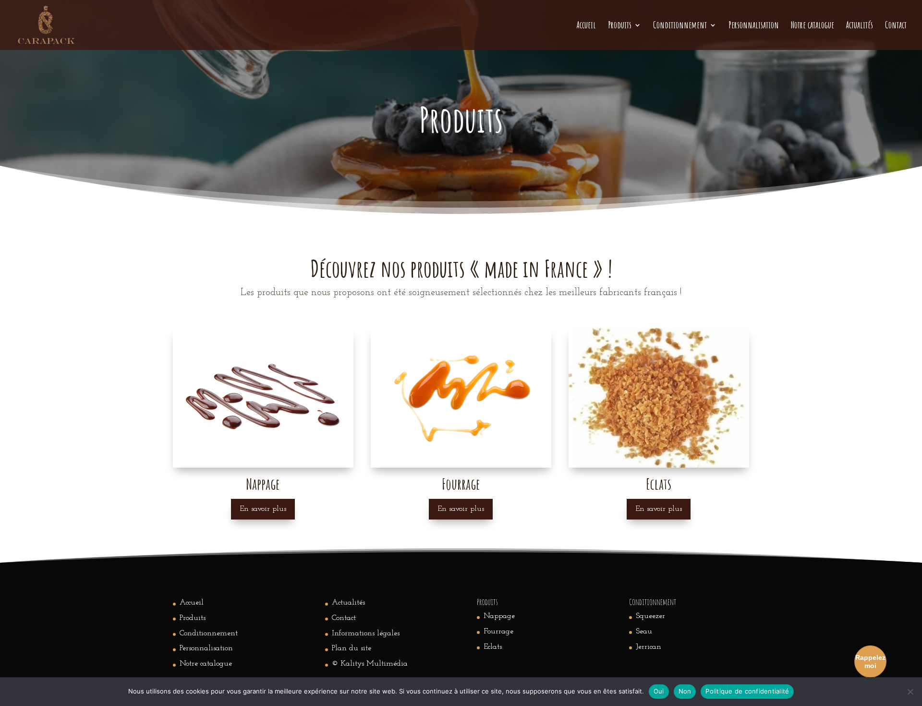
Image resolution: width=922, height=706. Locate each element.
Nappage (499, 616)
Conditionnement (680, 26)
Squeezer (650, 616)
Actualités (859, 26)
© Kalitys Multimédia (370, 664)
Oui (659, 691)
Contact (896, 26)
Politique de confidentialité (747, 691)
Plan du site (351, 648)
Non (685, 691)
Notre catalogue (812, 26)
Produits (619, 26)
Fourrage (498, 631)
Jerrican (648, 647)
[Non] (910, 691)
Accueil (586, 26)
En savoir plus (263, 509)
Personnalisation (753, 26)
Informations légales (366, 633)
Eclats (493, 647)
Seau (644, 631)
